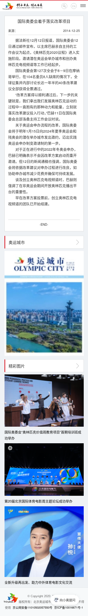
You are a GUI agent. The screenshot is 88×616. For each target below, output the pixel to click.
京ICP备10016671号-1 (68, 607)
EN (73, 6)
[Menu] (83, 5)
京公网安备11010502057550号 (32, 607)
